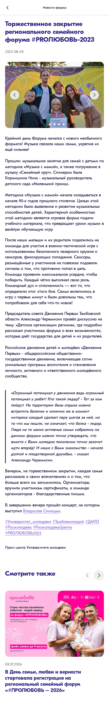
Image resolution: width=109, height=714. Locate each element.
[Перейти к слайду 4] (59, 124)
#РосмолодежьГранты (52, 527)
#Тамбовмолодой (68, 521)
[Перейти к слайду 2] (50, 124)
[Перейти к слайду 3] (54, 124)
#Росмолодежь (18, 527)
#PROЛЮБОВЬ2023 (23, 533)
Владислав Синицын (41, 511)
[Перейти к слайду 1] (45, 124)
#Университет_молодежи (28, 521)
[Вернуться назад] (7, 7)
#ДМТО (92, 521)
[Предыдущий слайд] (14, 94)
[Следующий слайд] (94, 94)
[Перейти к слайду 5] (64, 124)
